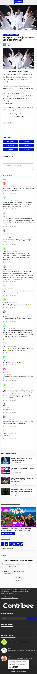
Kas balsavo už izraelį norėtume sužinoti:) (18, 642)
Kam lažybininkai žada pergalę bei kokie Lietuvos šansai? (21, 459)
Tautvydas (10, 43)
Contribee (10, 142)
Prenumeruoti (9, 534)
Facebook (10, 150)
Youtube (26, 142)
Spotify (26, 150)
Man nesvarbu (8, 573)
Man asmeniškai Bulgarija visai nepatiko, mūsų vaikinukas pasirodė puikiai (20, 659)
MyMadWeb (23, 671)
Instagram (10, 146)
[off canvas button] (2, 2)
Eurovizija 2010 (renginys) (10, 34)
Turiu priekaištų (8, 569)
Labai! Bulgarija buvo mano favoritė (13, 564)
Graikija (10, 123)
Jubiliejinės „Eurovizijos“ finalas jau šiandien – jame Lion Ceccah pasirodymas (22, 479)
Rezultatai (19, 580)
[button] (18, 529)
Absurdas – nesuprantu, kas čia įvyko (14, 571)
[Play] (18, 517)
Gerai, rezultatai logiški (10, 566)
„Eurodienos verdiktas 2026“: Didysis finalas (22, 469)
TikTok (27, 146)
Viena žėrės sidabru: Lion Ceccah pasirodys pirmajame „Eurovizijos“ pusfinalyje (22, 491)
